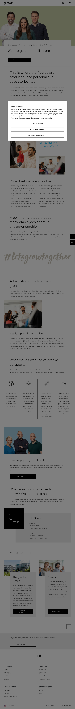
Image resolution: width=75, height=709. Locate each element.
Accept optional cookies (36, 135)
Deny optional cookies (36, 129)
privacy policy (48, 118)
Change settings (37, 123)
